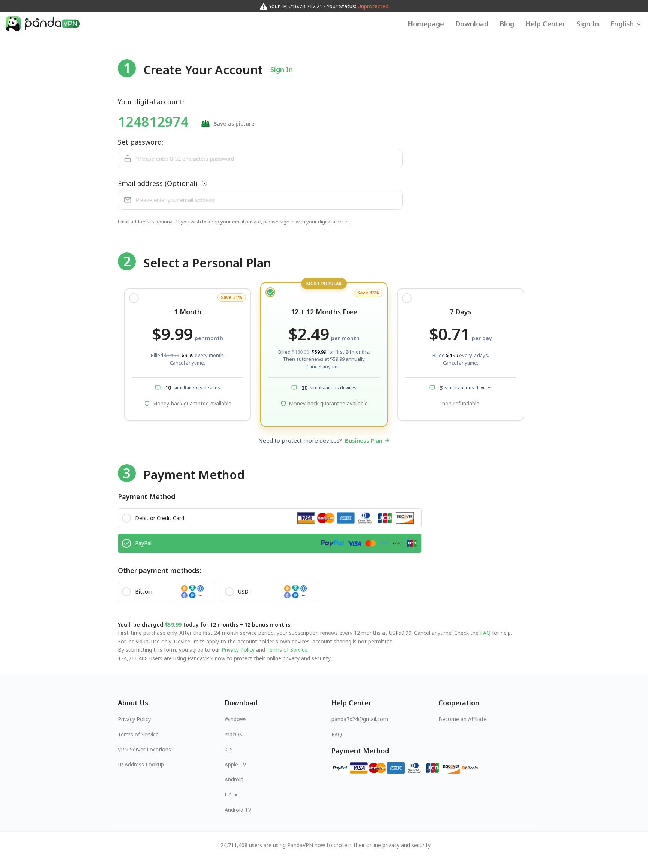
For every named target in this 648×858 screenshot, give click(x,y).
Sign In (587, 23)
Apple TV (235, 764)
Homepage (426, 23)
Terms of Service (286, 649)
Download (471, 23)
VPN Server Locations (144, 749)
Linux (231, 794)
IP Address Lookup (141, 764)
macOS (233, 734)
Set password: (140, 142)
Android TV (238, 809)
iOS (229, 749)
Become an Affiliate (462, 719)
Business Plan (363, 440)
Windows (236, 719)
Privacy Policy (238, 649)
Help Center (545, 23)
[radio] (187, 354)
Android (234, 779)
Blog (507, 23)
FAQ (485, 632)
